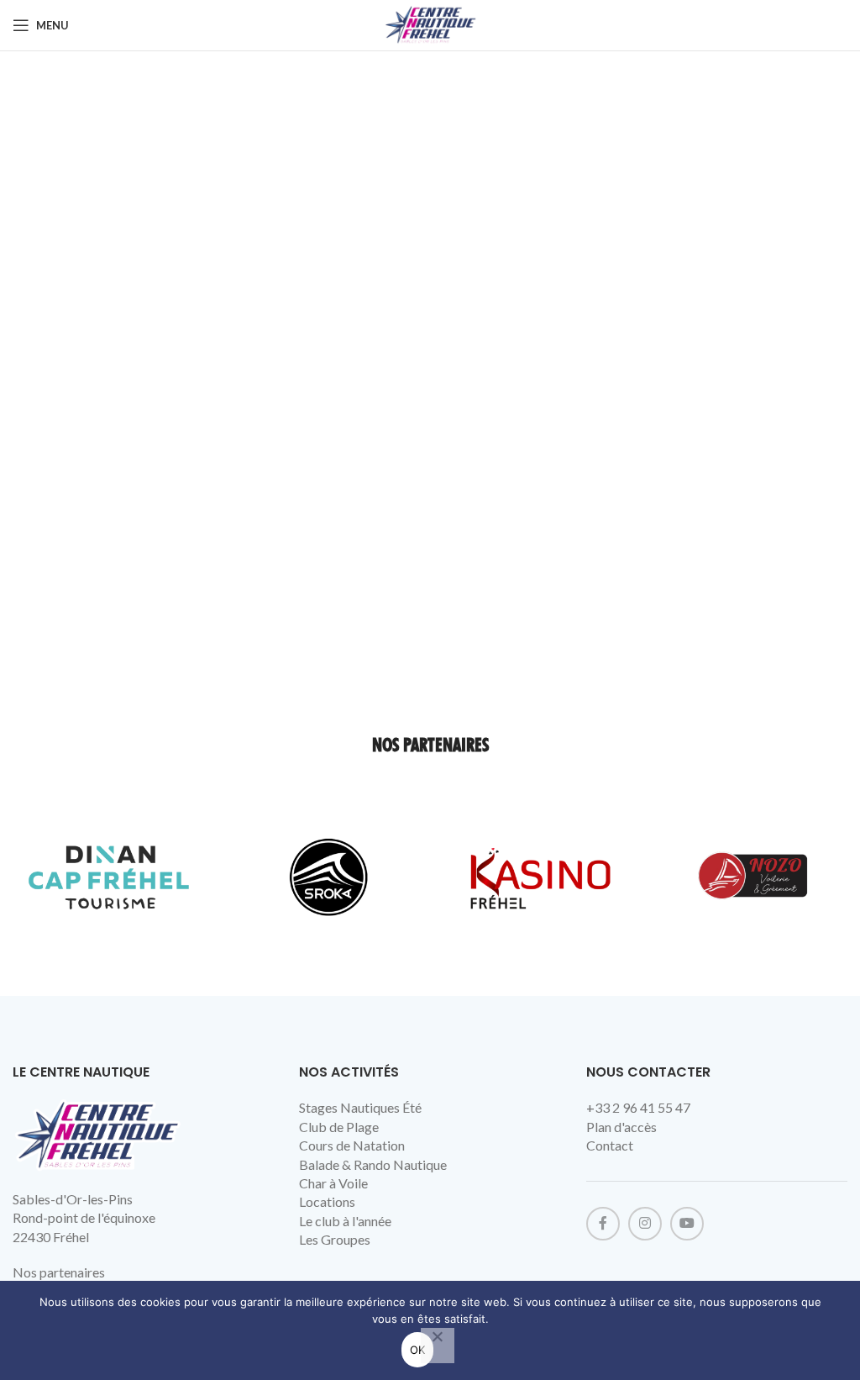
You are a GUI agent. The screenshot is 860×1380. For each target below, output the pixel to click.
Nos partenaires (59, 1272)
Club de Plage (339, 1127)
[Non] (437, 1345)
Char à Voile (333, 1183)
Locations (327, 1201)
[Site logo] (430, 23)
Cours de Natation (352, 1145)
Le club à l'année (345, 1221)
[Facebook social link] (603, 1223)
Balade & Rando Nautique (373, 1164)
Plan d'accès (621, 1127)
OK (418, 1349)
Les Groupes (334, 1239)
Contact (609, 1145)
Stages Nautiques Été (360, 1107)
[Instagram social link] (645, 1223)
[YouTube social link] (687, 1223)
